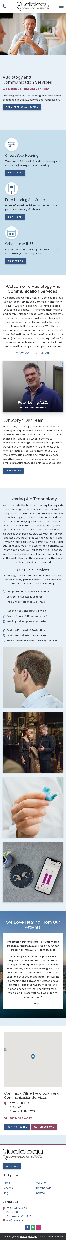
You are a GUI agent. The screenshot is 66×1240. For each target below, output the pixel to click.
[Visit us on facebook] (27, 1227)
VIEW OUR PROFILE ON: (33, 352)
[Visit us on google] (33, 1227)
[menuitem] (16, 1183)
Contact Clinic (17, 1127)
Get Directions (44, 1127)
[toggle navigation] (61, 6)
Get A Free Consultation (22, 107)
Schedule (12, 1166)
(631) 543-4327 (15, 1220)
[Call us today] (4, 6)
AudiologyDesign (28, 1236)
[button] (33, 1057)
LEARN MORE (13, 470)
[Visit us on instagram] (38, 1227)
